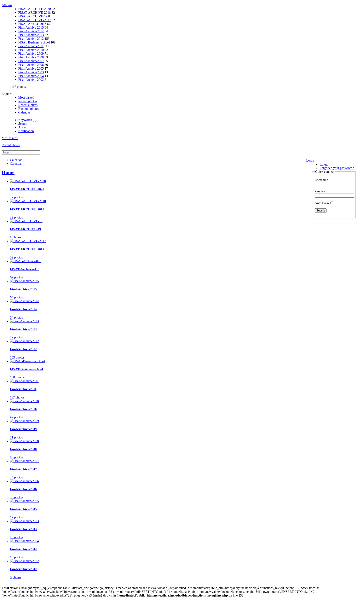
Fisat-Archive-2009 (31, 53)
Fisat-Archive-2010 (31, 50)
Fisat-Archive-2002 (31, 79)
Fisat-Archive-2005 (31, 68)
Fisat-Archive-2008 (31, 57)
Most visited (26, 97)
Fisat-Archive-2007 (31, 61)
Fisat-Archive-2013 (31, 35)
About (22, 127)
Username (321, 180)
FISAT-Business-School (34, 42)
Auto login (322, 203)
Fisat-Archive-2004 (31, 76)
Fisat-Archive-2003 (31, 72)
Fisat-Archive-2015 (31, 27)
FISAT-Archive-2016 (32, 23)
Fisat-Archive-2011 (31, 46)
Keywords (25, 120)
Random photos (28, 108)
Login (310, 160)
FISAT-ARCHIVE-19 (32, 16)
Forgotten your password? (337, 168)
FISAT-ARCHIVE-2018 (34, 12)
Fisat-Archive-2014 (31, 31)
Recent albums (27, 105)
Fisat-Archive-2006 (31, 64)
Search (22, 123)
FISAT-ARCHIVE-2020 (34, 9)
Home (8, 172)
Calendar (24, 112)
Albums (7, 5)
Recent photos (27, 101)
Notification (26, 131)
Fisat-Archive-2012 (31, 38)
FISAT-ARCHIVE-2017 (34, 20)
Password (321, 191)
